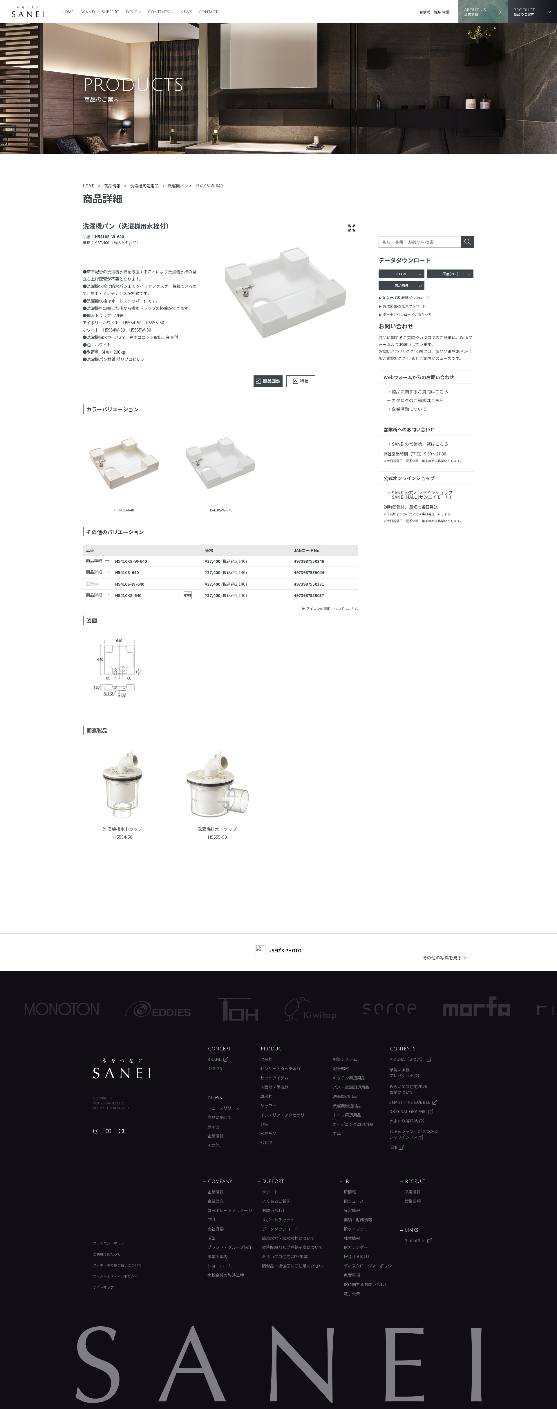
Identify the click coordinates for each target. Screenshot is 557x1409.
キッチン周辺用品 (349, 1078)
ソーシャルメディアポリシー (115, 1276)
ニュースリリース (223, 1108)
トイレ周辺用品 (347, 1115)
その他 (213, 1145)
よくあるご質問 (276, 1201)
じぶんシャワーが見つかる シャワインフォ (413, 1134)
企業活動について (409, 409)
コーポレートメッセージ (229, 1210)
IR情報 (425, 12)
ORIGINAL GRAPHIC (408, 1111)
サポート (270, 1192)
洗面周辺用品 (345, 1096)
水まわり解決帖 (403, 1121)
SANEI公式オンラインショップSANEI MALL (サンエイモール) (422, 494)
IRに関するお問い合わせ (366, 1284)
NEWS (186, 12)
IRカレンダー (356, 1247)
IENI (393, 1147)
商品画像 (401, 285)
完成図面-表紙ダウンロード (404, 305)
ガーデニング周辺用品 (353, 1124)
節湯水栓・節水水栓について (288, 1238)
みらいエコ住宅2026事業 (285, 1256)
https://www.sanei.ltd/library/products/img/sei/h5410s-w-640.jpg (220, 465)
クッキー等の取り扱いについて (117, 1265)
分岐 (264, 1124)
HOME (67, 12)
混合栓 (266, 1059)
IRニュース (354, 1201)
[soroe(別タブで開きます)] (337, 1008)
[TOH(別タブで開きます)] (185, 1009)
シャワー (268, 1105)
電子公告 (352, 1293)
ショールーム (219, 1266)
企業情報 (215, 1136)
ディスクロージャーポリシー (370, 1266)
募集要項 (412, 1201)
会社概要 (215, 1229)
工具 (337, 1133)
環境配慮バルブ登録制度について (292, 1247)
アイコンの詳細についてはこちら (332, 608)
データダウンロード (280, 1229)
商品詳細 (94, 560)
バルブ (266, 1143)
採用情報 (441, 12)
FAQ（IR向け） (358, 1256)
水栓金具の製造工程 (225, 1275)
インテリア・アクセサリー (284, 1115)
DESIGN (133, 12)
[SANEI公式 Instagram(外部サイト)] (96, 1131)
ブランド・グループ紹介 (229, 1247)
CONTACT (208, 12)
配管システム (345, 1059)
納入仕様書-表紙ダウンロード (406, 297)
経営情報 (352, 1210)
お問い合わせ (274, 1210)
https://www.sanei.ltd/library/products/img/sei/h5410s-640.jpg (124, 465)
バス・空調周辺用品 (351, 1087)
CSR (211, 1219)
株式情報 (352, 1238)
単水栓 (266, 1096)
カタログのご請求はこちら (418, 400)
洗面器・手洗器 (274, 1087)
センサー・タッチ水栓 (280, 1068)
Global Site (415, 1240)
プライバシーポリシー (110, 1242)
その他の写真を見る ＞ (445, 957)
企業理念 (215, 1201)
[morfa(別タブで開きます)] (423, 1009)
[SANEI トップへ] (122, 1068)
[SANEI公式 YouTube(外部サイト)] (108, 1131)
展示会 (213, 1126)
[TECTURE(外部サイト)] (121, 1131)
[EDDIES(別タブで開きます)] (105, 1009)
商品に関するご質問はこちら (420, 391)
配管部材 (341, 1068)
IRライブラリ (356, 1229)
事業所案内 (217, 1256)
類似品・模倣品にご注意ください (292, 1266)
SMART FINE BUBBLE (410, 1102)
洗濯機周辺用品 (347, 1105)
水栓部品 (268, 1133)
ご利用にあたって (106, 1253)
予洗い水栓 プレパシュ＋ (402, 1072)
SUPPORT (110, 12)
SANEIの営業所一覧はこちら (420, 444)
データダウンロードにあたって (407, 314)
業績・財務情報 (358, 1219)
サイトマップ (103, 1287)
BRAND (87, 12)
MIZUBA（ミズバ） (407, 1059)
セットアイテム (274, 1078)
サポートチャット (278, 1219)
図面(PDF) (450, 273)
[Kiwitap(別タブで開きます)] (257, 1009)
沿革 (211, 1238)
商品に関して (219, 1117)
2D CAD (402, 273)
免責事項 (352, 1275)
